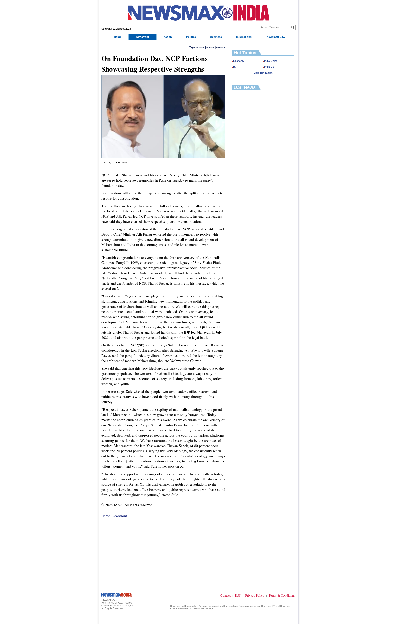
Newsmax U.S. (276, 36)
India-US (269, 66)
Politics (191, 36)
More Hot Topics (263, 73)
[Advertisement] (163, 549)
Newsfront (142, 36)
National (220, 47)
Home (117, 36)
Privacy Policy (254, 595)
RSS (238, 595)
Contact (225, 595)
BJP (235, 66)
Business (216, 36)
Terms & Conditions (282, 595)
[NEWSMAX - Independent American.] (198, 13)
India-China (270, 61)
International (244, 36)
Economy (238, 61)
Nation (168, 36)
